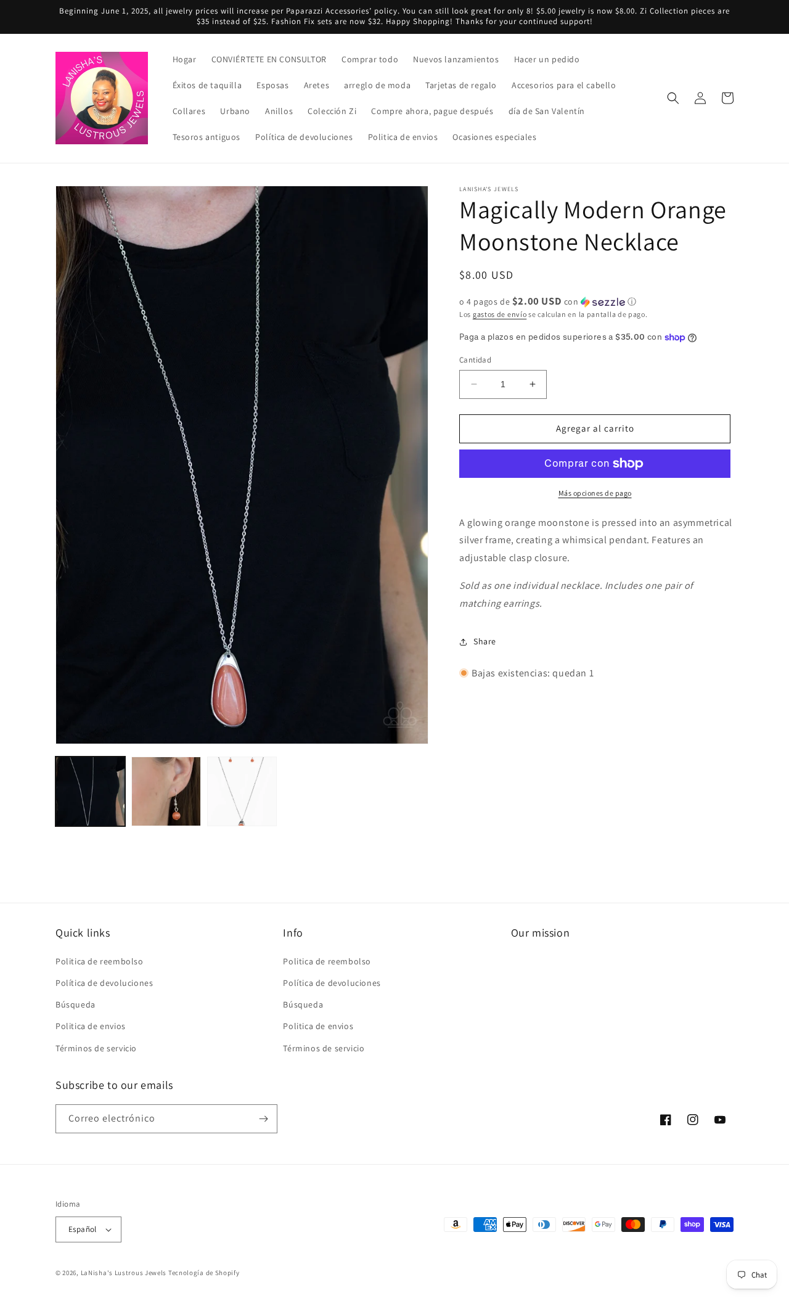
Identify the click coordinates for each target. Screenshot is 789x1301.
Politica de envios (90, 1026)
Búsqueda (75, 1004)
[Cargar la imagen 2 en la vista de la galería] (166, 791)
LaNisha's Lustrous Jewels (124, 1272)
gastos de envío (500, 314)
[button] (673, 98)
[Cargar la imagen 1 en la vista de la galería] (90, 791)
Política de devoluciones (104, 982)
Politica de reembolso (99, 961)
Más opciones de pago (595, 493)
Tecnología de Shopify (204, 1272)
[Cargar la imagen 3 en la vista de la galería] (242, 791)
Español (82, 1229)
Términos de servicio (96, 1048)
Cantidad (475, 360)
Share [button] (484, 641)
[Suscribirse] (263, 1118)
